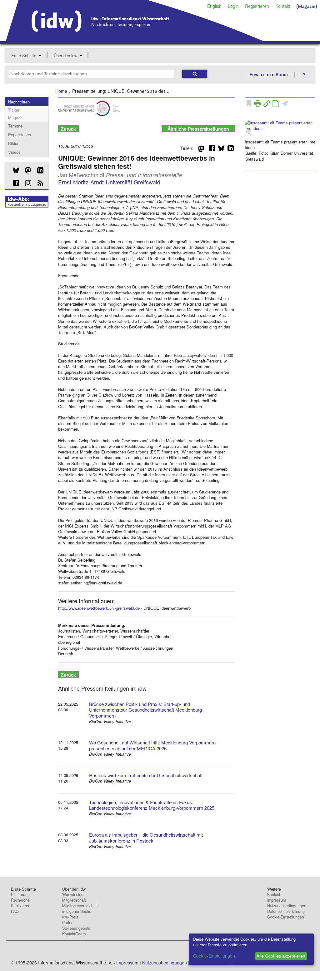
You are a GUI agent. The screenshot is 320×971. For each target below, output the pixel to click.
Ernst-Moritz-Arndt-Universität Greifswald (109, 182)
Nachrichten (19, 102)
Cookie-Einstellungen (285, 917)
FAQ (15, 911)
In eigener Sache (76, 911)
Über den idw (65, 55)
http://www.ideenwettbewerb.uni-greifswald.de (99, 608)
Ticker (13, 110)
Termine (15, 126)
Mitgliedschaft (74, 900)
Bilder (13, 143)
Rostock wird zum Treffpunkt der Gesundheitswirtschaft (145, 775)
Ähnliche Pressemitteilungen (198, 129)
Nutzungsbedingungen (286, 905)
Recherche (20, 900)
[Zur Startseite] (135, 39)
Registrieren (257, 6)
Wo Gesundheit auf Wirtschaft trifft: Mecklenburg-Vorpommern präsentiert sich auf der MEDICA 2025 (152, 745)
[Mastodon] (25, 170)
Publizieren (20, 905)
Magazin (15, 117)
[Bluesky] (13, 170)
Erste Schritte (23, 55)
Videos (14, 152)
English (214, 6)
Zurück (68, 129)
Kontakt (282, 6)
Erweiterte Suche (269, 74)
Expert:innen (19, 135)
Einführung (20, 894)
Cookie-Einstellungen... (216, 955)
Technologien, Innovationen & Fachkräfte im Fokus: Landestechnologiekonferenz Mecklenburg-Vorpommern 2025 (151, 805)
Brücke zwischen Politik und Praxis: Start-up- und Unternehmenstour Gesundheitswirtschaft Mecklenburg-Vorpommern (146, 710)
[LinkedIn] (37, 170)
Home (61, 91)
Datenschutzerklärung (286, 911)
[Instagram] (25, 183)
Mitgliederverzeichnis (80, 905)
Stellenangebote (76, 928)
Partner (68, 922)
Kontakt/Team (74, 934)
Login (233, 6)
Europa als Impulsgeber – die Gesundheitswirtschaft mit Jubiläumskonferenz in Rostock (146, 837)
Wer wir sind (72, 894)
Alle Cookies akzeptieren (281, 955)
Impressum (276, 900)
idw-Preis (70, 917)
